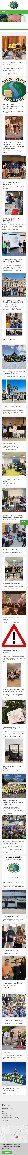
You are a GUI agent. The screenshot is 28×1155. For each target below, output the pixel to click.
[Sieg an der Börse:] (14, 440)
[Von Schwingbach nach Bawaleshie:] (14, 179)
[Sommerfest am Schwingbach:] (14, 1017)
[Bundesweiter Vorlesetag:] (14, 580)
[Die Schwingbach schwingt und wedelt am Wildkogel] (14, 368)
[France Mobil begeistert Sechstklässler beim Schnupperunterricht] (14, 215)
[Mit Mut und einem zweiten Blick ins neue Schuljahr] (14, 59)
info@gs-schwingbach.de (12, 1117)
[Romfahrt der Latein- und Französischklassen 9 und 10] (14, 297)
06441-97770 (7, 1113)
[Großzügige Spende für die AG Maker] (14, 763)
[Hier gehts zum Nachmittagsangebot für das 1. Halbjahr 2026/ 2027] (14, 101)
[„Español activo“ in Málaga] (14, 403)
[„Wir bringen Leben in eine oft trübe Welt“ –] (14, 476)
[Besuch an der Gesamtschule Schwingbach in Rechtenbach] (14, 512)
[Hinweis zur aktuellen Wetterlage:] (14, 647)
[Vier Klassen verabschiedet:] (14, 980)
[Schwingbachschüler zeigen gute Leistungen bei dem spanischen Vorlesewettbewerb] (14, 256)
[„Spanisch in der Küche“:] (14, 947)
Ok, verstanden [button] (7, 1152)
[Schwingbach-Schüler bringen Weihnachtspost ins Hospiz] (14, 686)
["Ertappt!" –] (14, 1049)
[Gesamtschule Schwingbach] (14, 5)
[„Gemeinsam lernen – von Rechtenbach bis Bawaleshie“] (14, 724)
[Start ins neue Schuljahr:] (14, 913)
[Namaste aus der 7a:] (14, 336)
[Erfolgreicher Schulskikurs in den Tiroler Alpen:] (14, 1085)
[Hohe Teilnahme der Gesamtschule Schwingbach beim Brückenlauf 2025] (14, 797)
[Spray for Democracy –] (14, 546)
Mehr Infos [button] (9, 1148)
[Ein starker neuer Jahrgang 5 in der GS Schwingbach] (14, 838)
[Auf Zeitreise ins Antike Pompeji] (14, 614)
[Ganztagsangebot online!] (14, 879)
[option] (14, 18)
